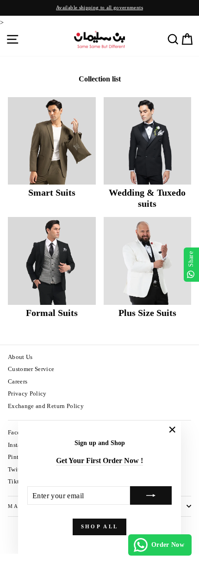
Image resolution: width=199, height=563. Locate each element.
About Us (20, 357)
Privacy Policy (27, 393)
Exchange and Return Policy (46, 406)
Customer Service (31, 369)
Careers (17, 381)
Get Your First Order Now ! (99, 460)
